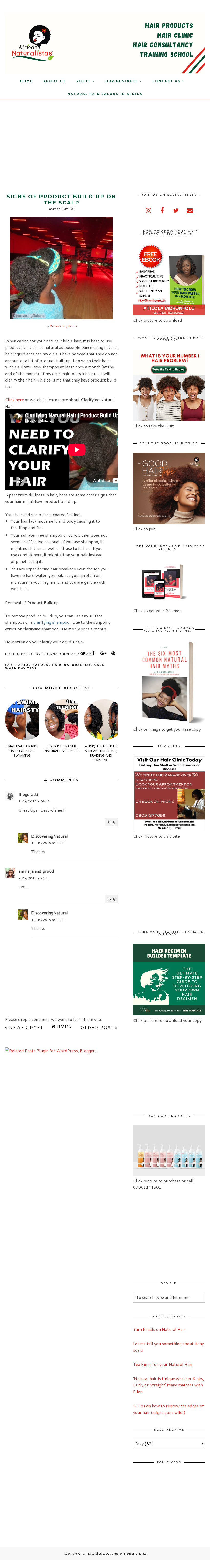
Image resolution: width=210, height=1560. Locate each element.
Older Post (97, 1027)
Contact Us (166, 81)
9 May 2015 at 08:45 (34, 801)
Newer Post (26, 1027)
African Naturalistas (91, 1554)
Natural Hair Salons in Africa (105, 94)
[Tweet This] (83, 653)
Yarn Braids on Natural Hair (159, 1329)
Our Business (121, 81)
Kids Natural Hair (41, 665)
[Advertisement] (43, 135)
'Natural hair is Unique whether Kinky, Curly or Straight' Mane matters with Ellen (168, 1385)
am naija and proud (36, 871)
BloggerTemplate (134, 1554)
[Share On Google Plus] (103, 653)
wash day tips (21, 668)
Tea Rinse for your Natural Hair (162, 1364)
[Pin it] (113, 653)
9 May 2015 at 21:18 (34, 878)
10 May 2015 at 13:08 (48, 843)
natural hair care (84, 665)
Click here (14, 399)
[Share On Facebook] (93, 653)
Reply (111, 822)
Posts (83, 81)
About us (54, 81)
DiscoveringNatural (64, 326)
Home (26, 81)
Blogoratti (28, 794)
